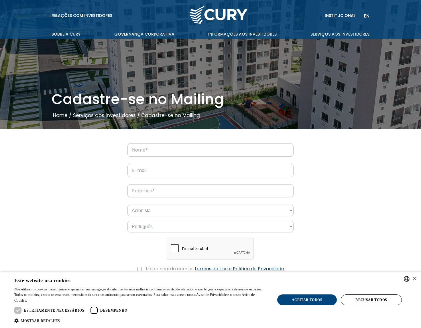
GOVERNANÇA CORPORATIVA (144, 34)
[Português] (210, 226)
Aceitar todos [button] (307, 300)
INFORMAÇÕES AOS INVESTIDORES (242, 34)
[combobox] (407, 279)
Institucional (340, 15)
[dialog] (210, 300)
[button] (140, 320)
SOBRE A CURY (66, 34)
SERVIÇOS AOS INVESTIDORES (339, 34)
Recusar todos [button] (371, 300)
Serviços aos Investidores (104, 115)
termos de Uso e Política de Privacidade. (240, 268)
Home (60, 115)
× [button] (414, 279)
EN (366, 16)
